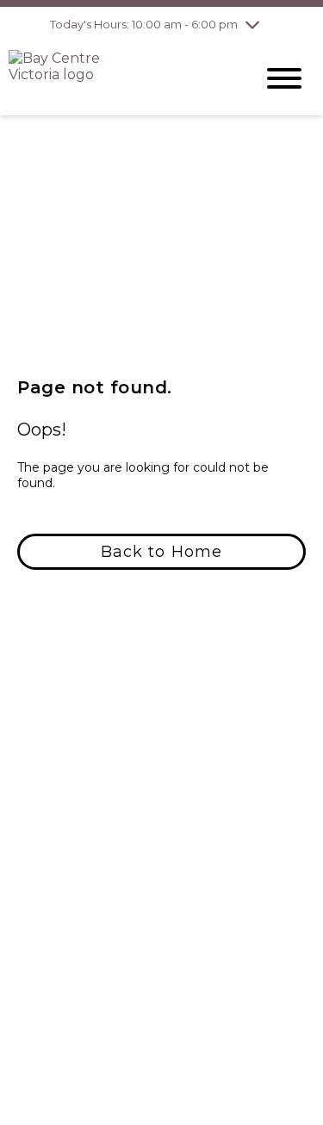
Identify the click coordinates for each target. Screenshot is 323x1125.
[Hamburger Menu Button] (284, 78)
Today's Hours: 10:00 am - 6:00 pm (144, 24)
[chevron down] (252, 24)
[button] (161, 552)
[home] (118, 78)
